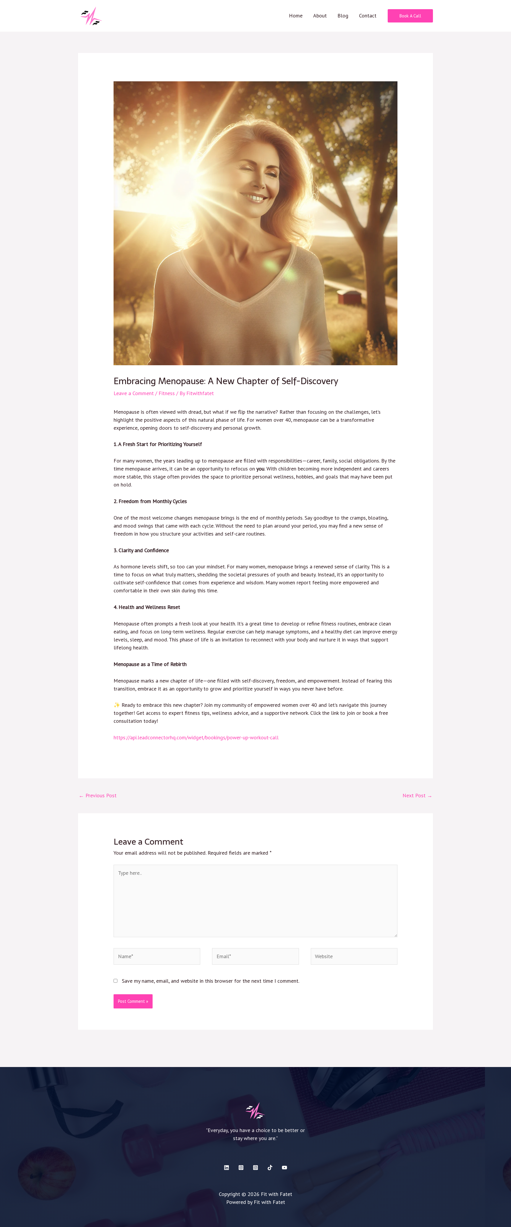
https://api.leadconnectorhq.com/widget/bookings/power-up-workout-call (196, 737)
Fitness (167, 393)
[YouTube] (284, 1167)
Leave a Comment (134, 393)
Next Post (417, 795)
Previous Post (98, 795)
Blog (342, 15)
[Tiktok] (270, 1167)
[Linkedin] (226, 1167)
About (320, 15)
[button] (410, 15)
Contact (367, 15)
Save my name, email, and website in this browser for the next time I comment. (210, 980)
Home (296, 15)
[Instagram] (241, 1167)
